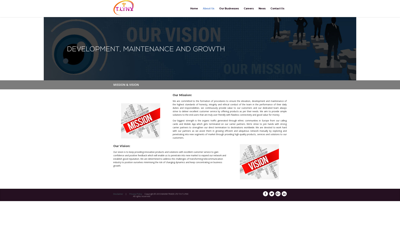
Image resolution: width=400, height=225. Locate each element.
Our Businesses (229, 8)
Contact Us (277, 8)
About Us (208, 8)
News (262, 8)
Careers (249, 8)
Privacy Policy (135, 193)
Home (194, 8)
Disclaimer (118, 193)
